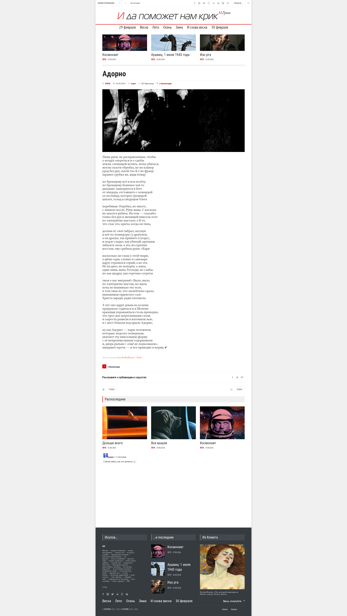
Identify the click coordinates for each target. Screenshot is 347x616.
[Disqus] (173, 486)
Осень (167, 27)
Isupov (133, 83)
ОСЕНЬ (107, 83)
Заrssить (234, 609)
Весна (144, 27)
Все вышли (159, 443)
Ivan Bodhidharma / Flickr (129, 357)
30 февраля (219, 27)
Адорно (114, 73)
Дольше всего (112, 443)
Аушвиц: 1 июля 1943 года (141, 3)
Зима (179, 27)
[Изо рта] (222, 42)
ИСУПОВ (107, 609)
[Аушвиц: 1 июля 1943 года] (173, 42)
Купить (225, 609)
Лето (155, 27)
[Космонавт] (124, 42)
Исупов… (111, 537)
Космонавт (110, 55)
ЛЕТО (104, 59)
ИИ (103, 546)
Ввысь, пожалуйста (232, 601)
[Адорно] (173, 120)
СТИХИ (111, 389)
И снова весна (197, 27)
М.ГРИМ (125, 609)
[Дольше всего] (124, 422)
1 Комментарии (165, 83)
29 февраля (127, 27)
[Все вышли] (173, 422)
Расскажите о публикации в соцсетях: (124, 377)
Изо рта (205, 55)
